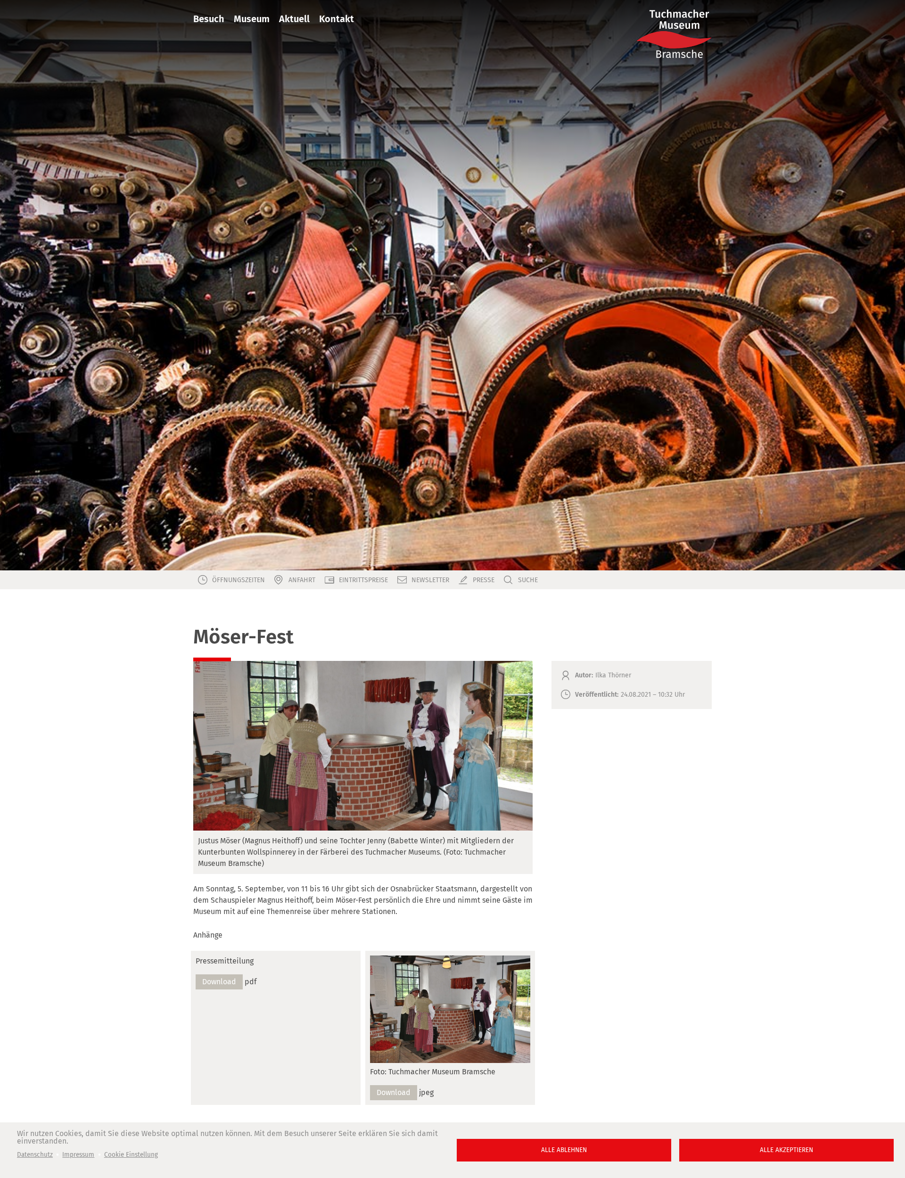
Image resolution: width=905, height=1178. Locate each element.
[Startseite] (674, 33)
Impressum (78, 1155)
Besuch (208, 19)
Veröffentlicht (596, 695)
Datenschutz (35, 1155)
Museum (252, 19)
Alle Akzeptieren (786, 1150)
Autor (583, 675)
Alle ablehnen (564, 1150)
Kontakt (336, 19)
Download (219, 981)
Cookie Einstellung (131, 1155)
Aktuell (294, 19)
